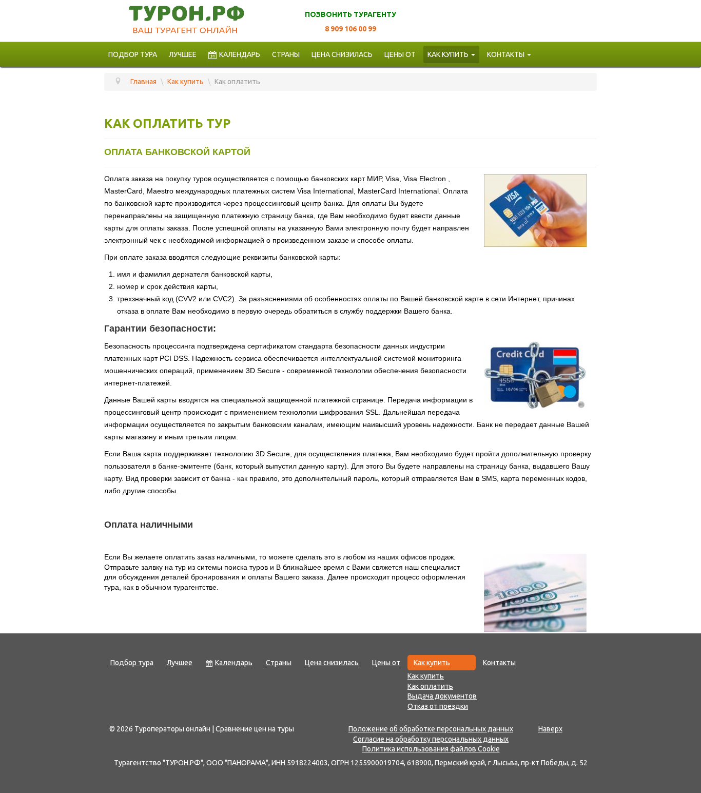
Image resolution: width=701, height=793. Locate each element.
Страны (286, 54)
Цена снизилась (342, 54)
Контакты (505, 54)
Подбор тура (132, 54)
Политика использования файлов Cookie (431, 749)
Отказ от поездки (437, 706)
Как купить (448, 54)
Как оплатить (430, 686)
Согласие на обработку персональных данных (431, 739)
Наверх (550, 729)
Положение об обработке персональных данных (430, 729)
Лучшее (183, 54)
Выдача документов (442, 696)
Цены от (400, 54)
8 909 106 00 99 (350, 29)
